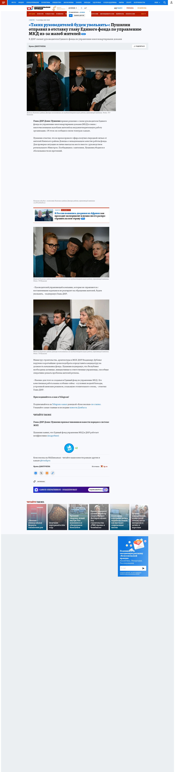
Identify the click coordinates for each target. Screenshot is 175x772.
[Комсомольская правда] (38, 8)
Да (70, 15)
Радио (119, 8)
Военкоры (59, 14)
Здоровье (97, 2)
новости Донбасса (78, 407)
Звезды (87, 2)
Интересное (41, 481)
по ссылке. (96, 404)
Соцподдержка (109, 2)
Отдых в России (92, 14)
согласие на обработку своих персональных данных (130, 573)
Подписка (142, 8)
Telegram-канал (59, 404)
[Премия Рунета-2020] (57, 8)
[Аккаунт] (171, 2)
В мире (79, 2)
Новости (40, 14)
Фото (14, 2)
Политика (45, 2)
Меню (3, 2)
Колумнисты (139, 2)
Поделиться (140, 46)
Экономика (68, 2)
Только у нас (49, 14)
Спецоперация (32, 2)
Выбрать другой (79, 15)
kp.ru (105, 466)
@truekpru (45, 460)
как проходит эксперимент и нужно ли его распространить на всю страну (80, 216)
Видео (21, 2)
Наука (121, 2)
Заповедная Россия (107, 14)
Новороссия (130, 14)
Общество (56, 2)
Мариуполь (120, 14)
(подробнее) (53, 435)
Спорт (128, 2)
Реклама (129, 8)
